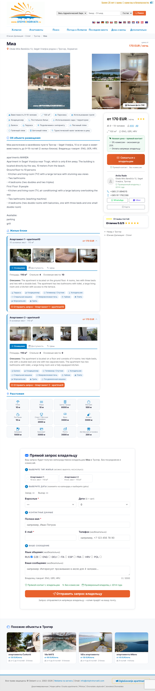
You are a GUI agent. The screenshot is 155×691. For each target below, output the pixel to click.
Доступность (37, 268)
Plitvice (82, 686)
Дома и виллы (118, 30)
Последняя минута (98, 30)
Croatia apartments (69, 686)
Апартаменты (36, 30)
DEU (55, 556)
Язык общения (42, 552)
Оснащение (19, 268)
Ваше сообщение (44, 562)
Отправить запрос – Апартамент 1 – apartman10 (39, 306)
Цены (52, 268)
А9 (137, 125)
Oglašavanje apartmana (132, 680)
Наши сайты (55, 686)
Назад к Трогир (114, 232)
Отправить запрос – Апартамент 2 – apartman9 (38, 385)
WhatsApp (119, 200)
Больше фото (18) (136, 105)
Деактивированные (39, 686)
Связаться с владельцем (127, 159)
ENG (45, 556)
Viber (138, 200)
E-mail (29, 531)
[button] (126, 221)
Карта (127, 207)
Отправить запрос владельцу (79, 594)
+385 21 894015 (118, 191)
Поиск (140, 13)
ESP (71, 556)
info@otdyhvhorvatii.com (92, 681)
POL (97, 556)
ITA (63, 556)
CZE (36, 556)
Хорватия (16, 30)
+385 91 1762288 (119, 195)
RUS (28, 556)
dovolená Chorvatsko (115, 686)
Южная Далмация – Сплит (19, 36)
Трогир (37, 36)
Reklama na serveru (63, 681)
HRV (88, 556)
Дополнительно (138, 30)
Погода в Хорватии (77, 30)
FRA (79, 556)
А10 (132, 125)
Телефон (93, 531)
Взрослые (32, 498)
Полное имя (33, 518)
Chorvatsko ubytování (95, 686)
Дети (86, 498)
